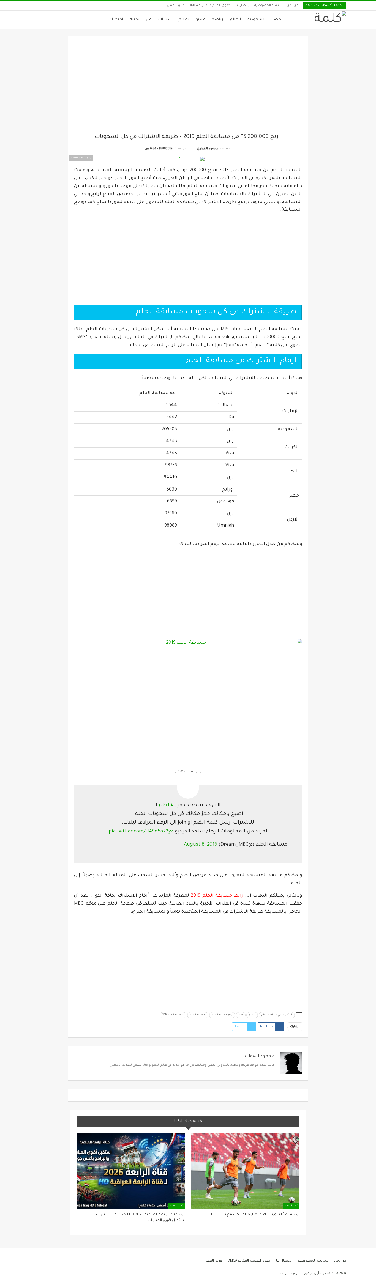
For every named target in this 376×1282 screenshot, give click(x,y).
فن (148, 20)
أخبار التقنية (291, 1206)
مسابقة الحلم (198, 1015)
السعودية (256, 20)
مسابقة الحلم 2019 (173, 1015)
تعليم (183, 20)
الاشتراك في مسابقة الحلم (276, 1015)
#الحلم (166, 805)
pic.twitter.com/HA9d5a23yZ (141, 831)
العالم (235, 20)
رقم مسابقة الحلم (222, 1015)
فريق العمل (176, 5)
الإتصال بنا (242, 5)
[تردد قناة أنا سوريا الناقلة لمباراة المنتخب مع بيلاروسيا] (245, 1171)
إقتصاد (116, 20)
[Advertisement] (188, 87)
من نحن (292, 5)
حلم (241, 1015)
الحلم (252, 1015)
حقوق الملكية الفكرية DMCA (209, 5)
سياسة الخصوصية (268, 5)
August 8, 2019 (200, 845)
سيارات (165, 20)
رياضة (217, 20)
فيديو (200, 20)
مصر (276, 20)
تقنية (134, 20)
